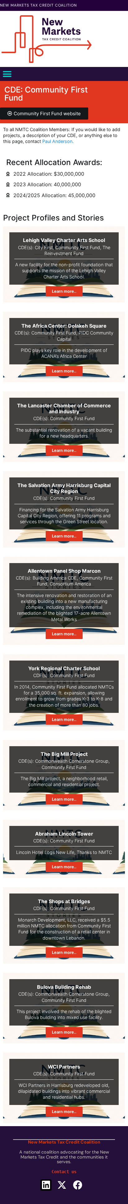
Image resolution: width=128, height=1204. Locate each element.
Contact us (64, 1171)
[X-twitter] (61, 1185)
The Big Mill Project (64, 754)
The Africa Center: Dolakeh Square (64, 326)
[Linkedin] (46, 1185)
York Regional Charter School (64, 668)
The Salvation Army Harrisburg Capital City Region (64, 488)
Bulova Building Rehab (64, 987)
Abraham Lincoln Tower (64, 834)
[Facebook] (77, 1185)
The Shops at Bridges (64, 901)
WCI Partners (64, 1067)
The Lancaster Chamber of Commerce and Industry (64, 408)
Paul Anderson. (58, 141)
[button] (7, 74)
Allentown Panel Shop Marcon (64, 571)
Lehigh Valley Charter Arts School (64, 240)
